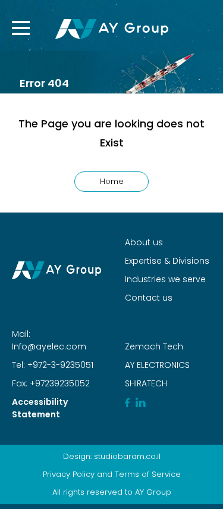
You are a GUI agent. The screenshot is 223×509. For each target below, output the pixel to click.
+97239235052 (58, 383)
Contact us (148, 298)
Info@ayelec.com (49, 346)
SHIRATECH (146, 383)
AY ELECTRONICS (157, 365)
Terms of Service (148, 474)
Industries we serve (165, 279)
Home (112, 181)
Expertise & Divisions (167, 261)
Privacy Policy (69, 474)
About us (144, 242)
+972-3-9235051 (59, 365)
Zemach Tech (154, 346)
